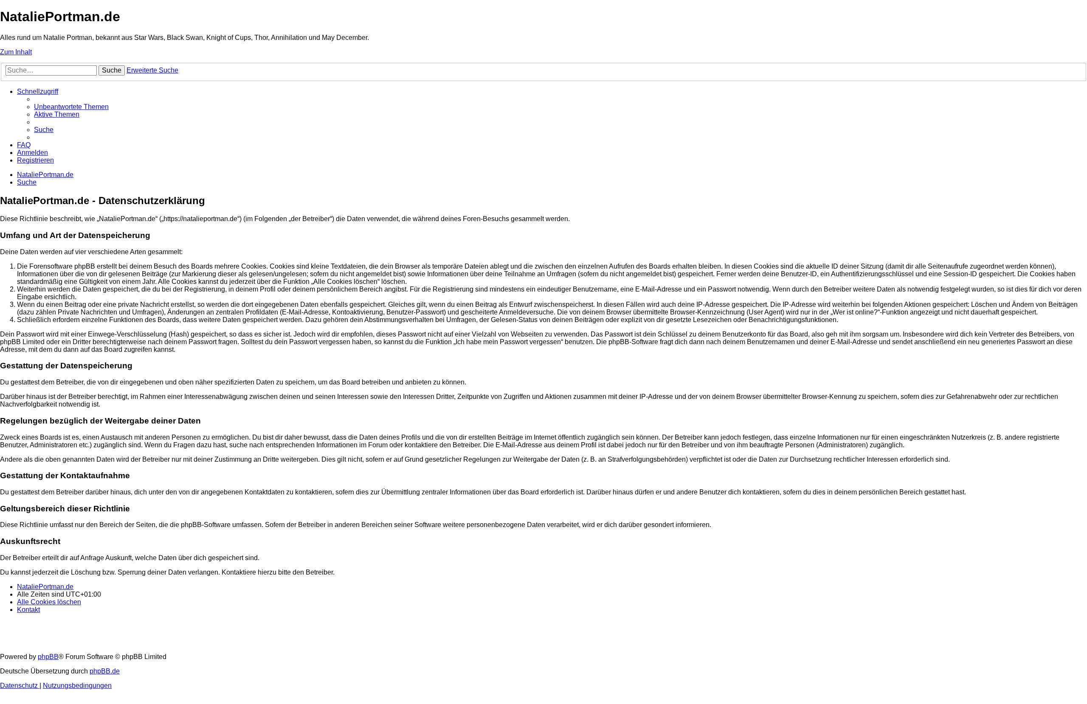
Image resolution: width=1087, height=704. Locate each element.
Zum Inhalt (16, 52)
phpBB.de (105, 671)
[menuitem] (71, 106)
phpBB (48, 656)
